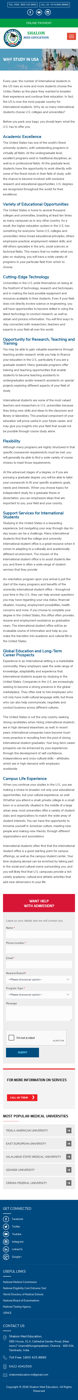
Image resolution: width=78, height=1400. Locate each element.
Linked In (17, 1249)
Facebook (17, 1219)
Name (10, 928)
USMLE (7, 1313)
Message (11, 1003)
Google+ (17, 1257)
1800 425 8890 (28, 5)
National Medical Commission (20, 1282)
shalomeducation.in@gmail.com (28, 1375)
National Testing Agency (17, 1307)
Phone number (16, 943)
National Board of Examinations (21, 1300)
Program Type (15, 988)
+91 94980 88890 (59, 5)
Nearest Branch (16, 973)
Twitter (16, 1226)
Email (10, 958)
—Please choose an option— (25, 979)
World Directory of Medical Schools (23, 1294)
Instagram (18, 1242)
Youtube (16, 1234)
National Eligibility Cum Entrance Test (24, 1288)
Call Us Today (19, 1098)
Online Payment (39, 23)
